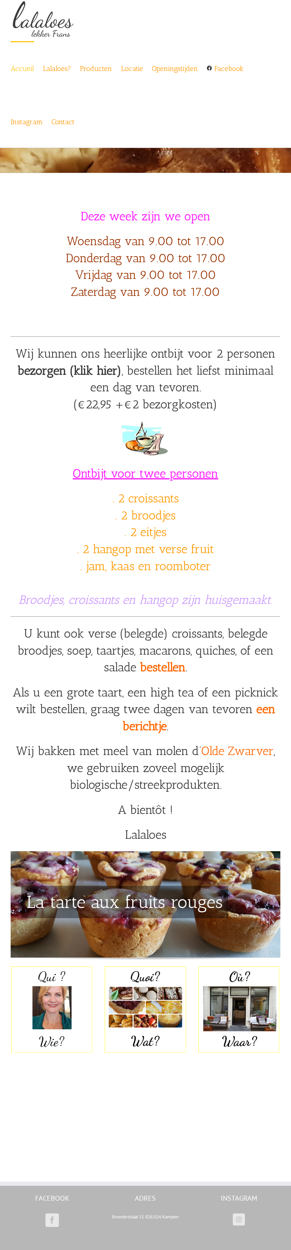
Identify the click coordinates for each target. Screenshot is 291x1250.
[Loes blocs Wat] (145, 968)
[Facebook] (52, 1220)
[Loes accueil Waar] (239, 968)
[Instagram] (239, 1219)
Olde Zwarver (237, 751)
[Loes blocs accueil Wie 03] (52, 968)
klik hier (95, 370)
